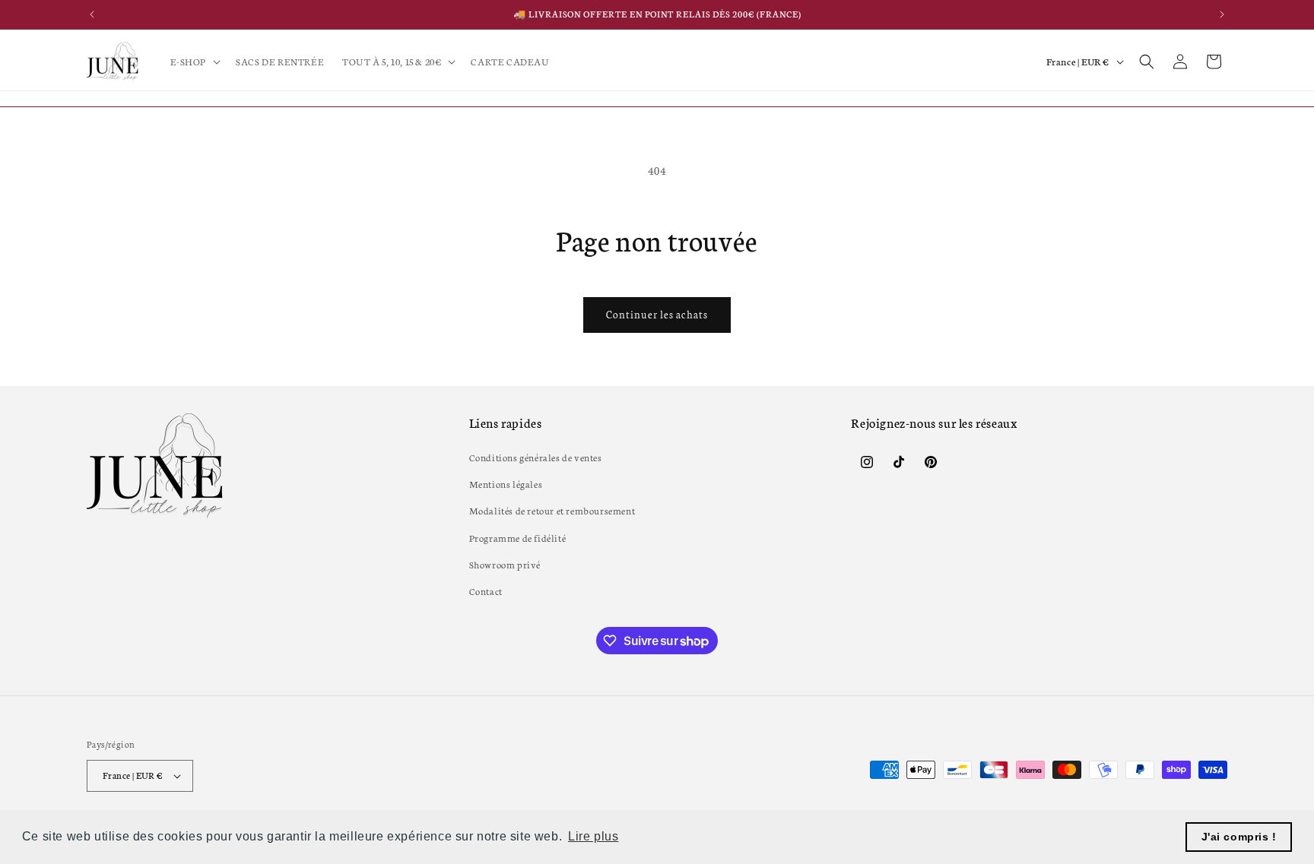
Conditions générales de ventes (535, 457)
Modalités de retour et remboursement (552, 510)
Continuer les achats (657, 314)
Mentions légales (506, 483)
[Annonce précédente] (92, 14)
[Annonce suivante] (1222, 14)
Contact (486, 590)
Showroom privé (505, 564)
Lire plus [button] (593, 836)
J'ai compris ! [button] (1239, 837)
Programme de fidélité (518, 537)
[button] (194, 62)
